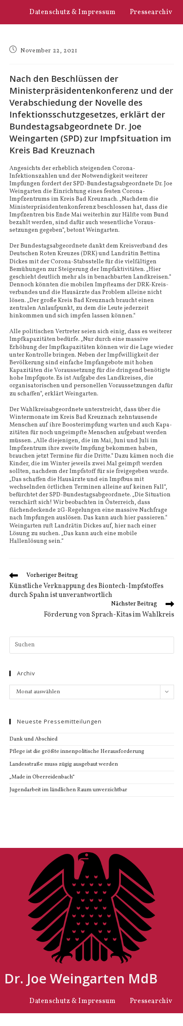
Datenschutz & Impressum (72, 12)
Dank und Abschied (33, 739)
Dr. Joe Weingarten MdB (80, 978)
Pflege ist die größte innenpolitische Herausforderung (76, 751)
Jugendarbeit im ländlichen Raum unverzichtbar (68, 790)
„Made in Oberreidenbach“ (41, 777)
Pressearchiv (151, 12)
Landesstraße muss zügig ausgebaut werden (63, 764)
